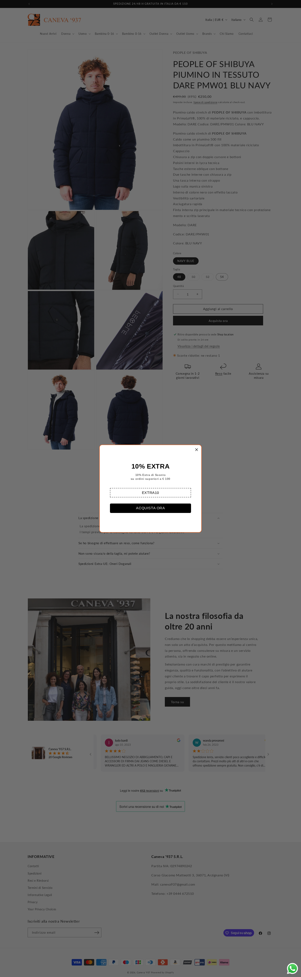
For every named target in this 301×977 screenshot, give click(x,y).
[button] (150, 492)
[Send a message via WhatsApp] (292, 968)
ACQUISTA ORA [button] (150, 508)
